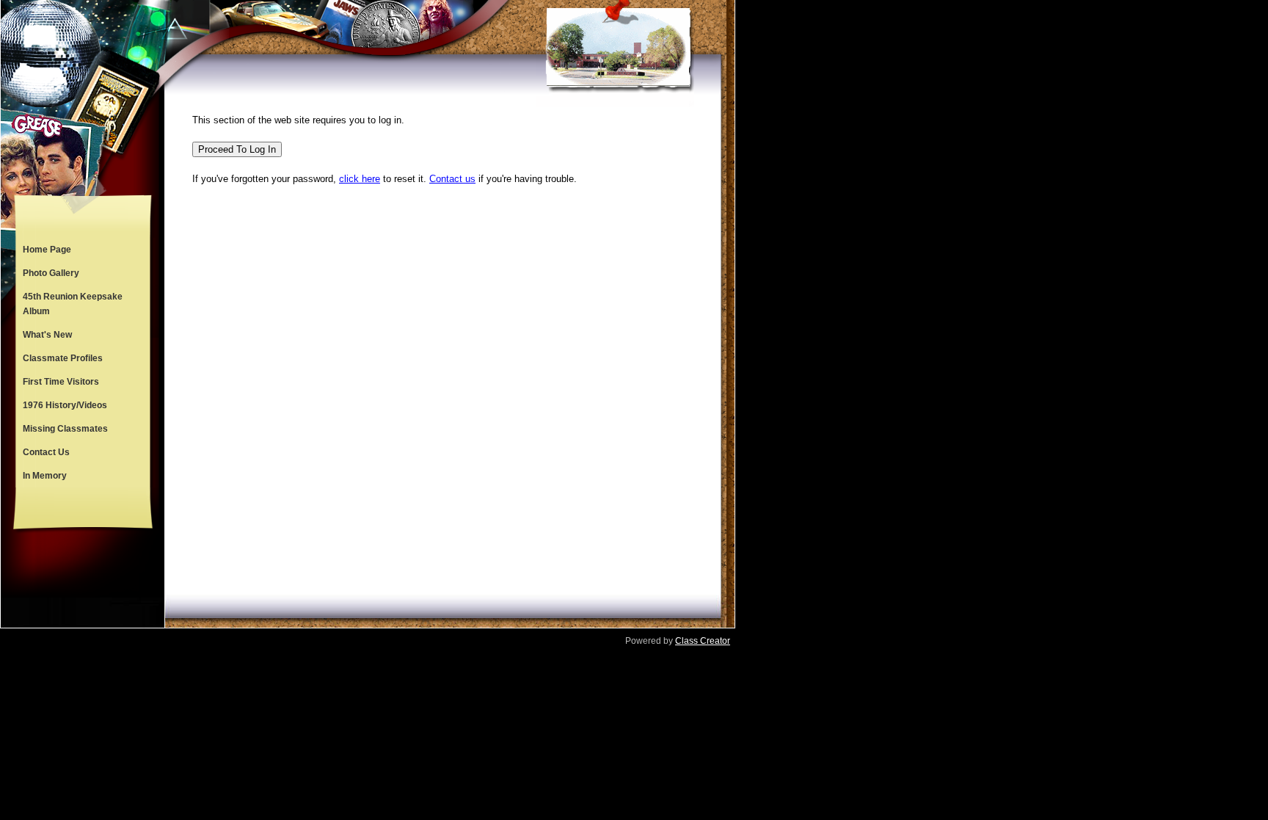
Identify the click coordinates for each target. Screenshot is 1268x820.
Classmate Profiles (63, 358)
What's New (47, 335)
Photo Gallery (51, 273)
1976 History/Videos (65, 405)
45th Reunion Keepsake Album (73, 303)
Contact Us (46, 452)
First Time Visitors (61, 382)
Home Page (47, 249)
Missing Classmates (65, 429)
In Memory (45, 476)
